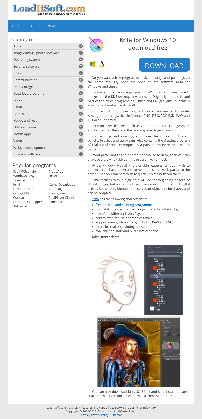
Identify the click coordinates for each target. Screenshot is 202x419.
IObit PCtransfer (25, 171)
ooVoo (54, 180)
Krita (95, 199)
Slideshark (56, 202)
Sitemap (117, 415)
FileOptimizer (23, 189)
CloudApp (56, 171)
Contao (18, 197)
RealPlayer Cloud (61, 197)
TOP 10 (34, 26)
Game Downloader (63, 184)
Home (16, 26)
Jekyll (17, 184)
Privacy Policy (99, 415)
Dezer (53, 176)
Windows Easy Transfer (23, 178)
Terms (83, 415)
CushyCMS (21, 193)
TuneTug (55, 189)
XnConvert (21, 206)
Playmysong (58, 193)
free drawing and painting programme (124, 205)
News (52, 26)
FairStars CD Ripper (27, 202)
